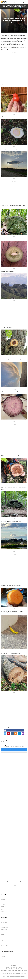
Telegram (3, 956)
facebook (14, 389)
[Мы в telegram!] (9, 968)
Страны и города (4, 927)
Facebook (3, 954)
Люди (2, 932)
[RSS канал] (21, 968)
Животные (3, 906)
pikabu (14, 178)
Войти (17, 2)
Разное (2, 934)
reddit (14, 114)
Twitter (2, 958)
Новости (3, 897)
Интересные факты (5, 901)
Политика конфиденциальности (8, 947)
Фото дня (3, 904)
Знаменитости (4, 929)
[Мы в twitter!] (11, 968)
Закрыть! (22, 7)
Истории (3, 899)
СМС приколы (4, 922)
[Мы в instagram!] (14, 968)
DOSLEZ (14, 966)
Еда (1, 913)
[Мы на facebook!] (7, 968)
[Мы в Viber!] (19, 968)
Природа (3, 909)
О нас (2, 940)
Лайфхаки (3, 911)
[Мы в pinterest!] (16, 968)
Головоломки (4, 920)
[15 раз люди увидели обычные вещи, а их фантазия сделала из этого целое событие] (23, 733)
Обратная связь (4, 945)
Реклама (3, 943)
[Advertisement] (14, 68)
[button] (14, 730)
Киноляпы (3, 924)
